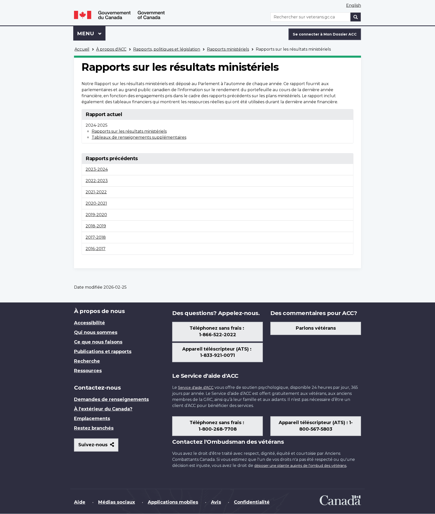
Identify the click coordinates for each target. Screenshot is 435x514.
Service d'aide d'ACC (195, 387)
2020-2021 (96, 203)
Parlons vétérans (316, 328)
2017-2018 (96, 237)
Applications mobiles (173, 502)
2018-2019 (96, 226)
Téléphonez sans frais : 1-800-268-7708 (217, 426)
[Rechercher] (355, 17)
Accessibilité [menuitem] (89, 323)
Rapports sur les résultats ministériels (129, 131)
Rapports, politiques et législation (166, 49)
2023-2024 (97, 169)
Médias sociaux (116, 502)
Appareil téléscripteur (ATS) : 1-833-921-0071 (217, 352)
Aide (79, 502)
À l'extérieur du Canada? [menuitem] (103, 409)
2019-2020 (96, 214)
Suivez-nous (98, 447)
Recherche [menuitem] (87, 361)
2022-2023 (97, 180)
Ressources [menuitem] (88, 370)
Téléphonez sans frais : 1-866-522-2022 (217, 331)
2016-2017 (95, 248)
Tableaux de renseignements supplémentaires (139, 137)
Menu (91, 33)
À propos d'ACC (111, 49)
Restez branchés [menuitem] (94, 428)
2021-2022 (96, 192)
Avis (216, 502)
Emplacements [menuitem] (92, 418)
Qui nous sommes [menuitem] (95, 332)
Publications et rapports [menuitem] (102, 351)
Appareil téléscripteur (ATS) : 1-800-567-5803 (316, 426)
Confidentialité (252, 502)
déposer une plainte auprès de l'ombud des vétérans (300, 465)
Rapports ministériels (228, 49)
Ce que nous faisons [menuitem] (98, 342)
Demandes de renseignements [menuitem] (111, 399)
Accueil (82, 49)
